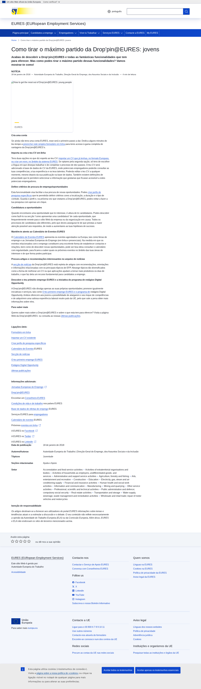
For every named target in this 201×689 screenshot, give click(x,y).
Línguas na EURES (142, 564)
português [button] (117, 11)
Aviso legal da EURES (144, 577)
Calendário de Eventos (22, 349)
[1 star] (13, 541)
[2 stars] (15, 541)
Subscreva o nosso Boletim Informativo (91, 603)
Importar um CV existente (23, 338)
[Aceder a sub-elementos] (55, 33)
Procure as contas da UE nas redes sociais (93, 653)
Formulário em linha (21, 332)
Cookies (137, 639)
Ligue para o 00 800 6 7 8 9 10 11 (88, 627)
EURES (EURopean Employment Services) (37, 557)
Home (14, 40)
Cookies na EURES (143, 569)
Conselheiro (31, 398)
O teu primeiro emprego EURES (58, 292)
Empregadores (66, 33)
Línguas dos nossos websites (147, 627)
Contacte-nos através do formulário (89, 635)
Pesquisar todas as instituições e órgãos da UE (156, 653)
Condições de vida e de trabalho (27, 403)
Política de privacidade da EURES (150, 573)
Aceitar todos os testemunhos (118, 670)
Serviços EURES (111, 33)
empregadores (41, 414)
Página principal (20, 33)
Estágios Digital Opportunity (24, 365)
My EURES (152, 33)
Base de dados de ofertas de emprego (29, 409)
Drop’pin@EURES (20, 392)
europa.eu (33, 628)
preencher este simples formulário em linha (44, 144)
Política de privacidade (144, 631)
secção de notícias (22, 264)
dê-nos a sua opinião (49, 541)
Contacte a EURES (135, 33)
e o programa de (82, 292)
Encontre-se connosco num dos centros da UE (94, 639)
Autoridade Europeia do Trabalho (59, 451)
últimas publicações (70, 316)
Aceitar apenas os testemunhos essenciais (158, 670)
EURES (41, 398)
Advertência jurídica (142, 635)
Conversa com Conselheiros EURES (90, 569)
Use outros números (82, 631)
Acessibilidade (18, 572)
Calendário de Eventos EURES (29, 237)
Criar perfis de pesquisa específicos (28, 343)
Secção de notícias (20, 354)
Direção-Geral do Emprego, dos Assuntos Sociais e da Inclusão (108, 451)
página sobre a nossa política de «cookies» (57, 673)
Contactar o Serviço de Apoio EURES (90, 564)
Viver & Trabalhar (88, 33)
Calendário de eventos (22, 420)
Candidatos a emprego (42, 33)
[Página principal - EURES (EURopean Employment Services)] (25, 11)
